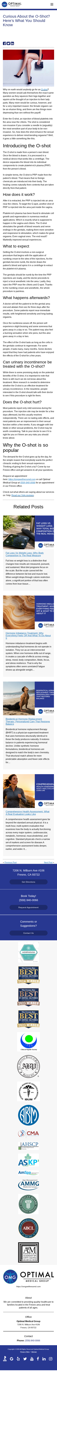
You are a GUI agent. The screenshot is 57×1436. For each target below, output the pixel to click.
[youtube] (32, 1358)
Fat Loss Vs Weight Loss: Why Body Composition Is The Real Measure (25, 554)
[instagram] (51, 1358)
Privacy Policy (25, 1352)
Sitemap (34, 1352)
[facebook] (37, 1358)
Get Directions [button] (28, 882)
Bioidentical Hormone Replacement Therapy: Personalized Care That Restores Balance (28, 721)
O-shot (44, 89)
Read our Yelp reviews (22, 495)
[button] (52, 4)
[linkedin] (44, 1358)
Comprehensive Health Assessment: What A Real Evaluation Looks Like (27, 812)
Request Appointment (28, 907)
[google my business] (12, 1358)
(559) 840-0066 (27, 482)
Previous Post (11, 862)
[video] (5, 1358)
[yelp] (18, 1358)
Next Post (48, 862)
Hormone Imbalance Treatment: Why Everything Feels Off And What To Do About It (28, 636)
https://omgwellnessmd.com (22, 479)
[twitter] (25, 1358)
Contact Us (28, 933)
